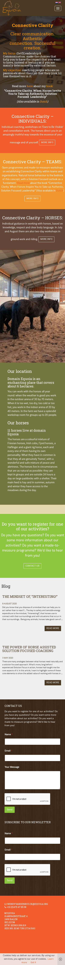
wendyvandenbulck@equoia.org (27, 904)
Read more (23, 183)
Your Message (12, 767)
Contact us (32, 566)
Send (9, 809)
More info (47, 142)
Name (9, 734)
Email (8, 751)
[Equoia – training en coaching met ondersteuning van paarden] (30, 8)
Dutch (43, 101)
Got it (33, 962)
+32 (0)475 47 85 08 (16, 907)
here (30, 86)
